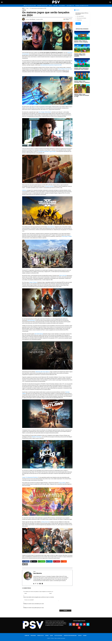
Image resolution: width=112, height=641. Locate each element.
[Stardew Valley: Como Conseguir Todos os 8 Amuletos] (82, 48)
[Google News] (73, 624)
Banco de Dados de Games (30, 5)
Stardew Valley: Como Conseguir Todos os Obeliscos (82, 82)
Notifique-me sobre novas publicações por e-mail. (33, 607)
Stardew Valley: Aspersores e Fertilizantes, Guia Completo (81, 69)
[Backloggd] (40, 583)
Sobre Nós (27, 635)
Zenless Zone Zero (45, 521)
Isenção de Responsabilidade (70, 635)
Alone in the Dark (62, 275)
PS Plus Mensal (62, 5)
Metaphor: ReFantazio (36, 436)
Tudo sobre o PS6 (70, 5)
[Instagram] (37, 583)
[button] (2, 2)
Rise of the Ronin (31, 320)
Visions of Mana (62, 482)
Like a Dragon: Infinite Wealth (45, 112)
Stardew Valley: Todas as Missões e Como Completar (81, 41)
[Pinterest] (84, 624)
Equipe (51, 635)
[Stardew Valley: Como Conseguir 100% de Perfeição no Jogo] (82, 88)
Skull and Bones (50, 226)
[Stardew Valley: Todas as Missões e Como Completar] (82, 35)
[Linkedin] (80, 624)
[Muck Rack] (42, 583)
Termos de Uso (40, 635)
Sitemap (84, 635)
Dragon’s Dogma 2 (33, 282)
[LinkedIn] (33, 583)
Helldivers (24, 190)
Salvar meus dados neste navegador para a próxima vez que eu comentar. (38, 597)
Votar (78, 23)
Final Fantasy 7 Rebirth (67, 236)
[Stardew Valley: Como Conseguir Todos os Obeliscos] (82, 75)
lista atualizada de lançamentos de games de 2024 (51, 64)
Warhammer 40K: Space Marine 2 (43, 371)
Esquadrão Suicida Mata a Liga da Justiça (47, 151)
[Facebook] (35, 583)
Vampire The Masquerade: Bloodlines (30, 477)
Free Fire (55, 5)
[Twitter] (87, 624)
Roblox (50, 5)
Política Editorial (58, 635)
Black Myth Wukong (39, 333)
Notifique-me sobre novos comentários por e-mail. (33, 603)
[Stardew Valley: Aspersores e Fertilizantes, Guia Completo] (82, 62)
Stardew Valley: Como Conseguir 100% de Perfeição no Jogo (81, 95)
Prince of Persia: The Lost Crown (65, 68)
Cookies (47, 635)
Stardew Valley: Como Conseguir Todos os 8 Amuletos (79, 55)
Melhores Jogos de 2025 (42, 5)
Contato (80, 635)
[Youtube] (79, 627)
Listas (24, 10)
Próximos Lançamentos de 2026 (81, 5)
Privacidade (33, 635)
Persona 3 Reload (49, 186)
